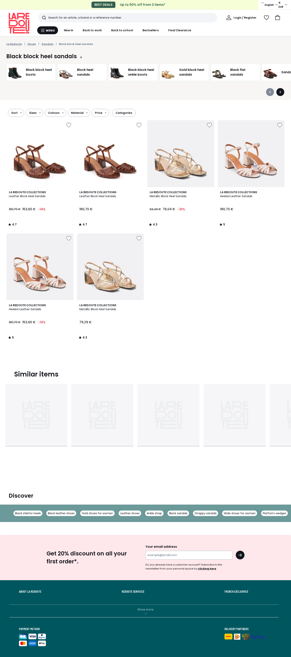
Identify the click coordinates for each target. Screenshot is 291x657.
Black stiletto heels (28, 513)
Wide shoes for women (240, 513)
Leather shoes (130, 513)
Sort (14, 113)
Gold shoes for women (97, 513)
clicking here (207, 568)
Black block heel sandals (76, 44)
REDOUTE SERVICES (133, 591)
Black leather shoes (61, 513)
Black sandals (178, 513)
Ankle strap (154, 513)
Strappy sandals (206, 513)
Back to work (92, 30)
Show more (145, 609)
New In (68, 30)
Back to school (122, 30)
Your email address (161, 546)
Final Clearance (179, 30)
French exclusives (236, 591)
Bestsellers (151, 30)
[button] (277, 17)
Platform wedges (274, 513)
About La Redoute (30, 591)
